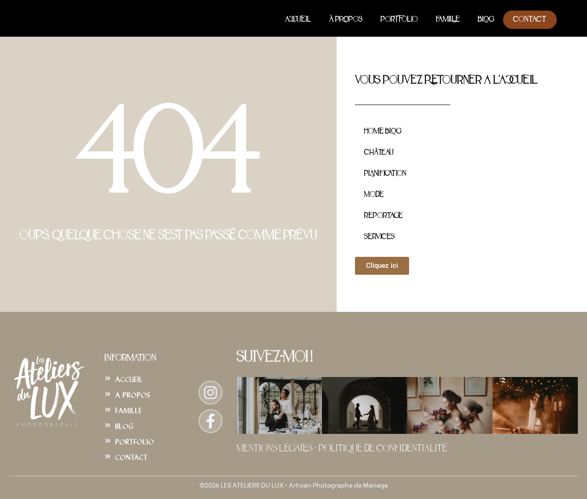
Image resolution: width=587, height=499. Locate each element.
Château (378, 152)
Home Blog (382, 131)
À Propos (345, 19)
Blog (486, 19)
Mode (373, 195)
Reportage (383, 216)
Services (379, 237)
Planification (385, 173)
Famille (448, 19)
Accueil (298, 19)
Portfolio (399, 19)
